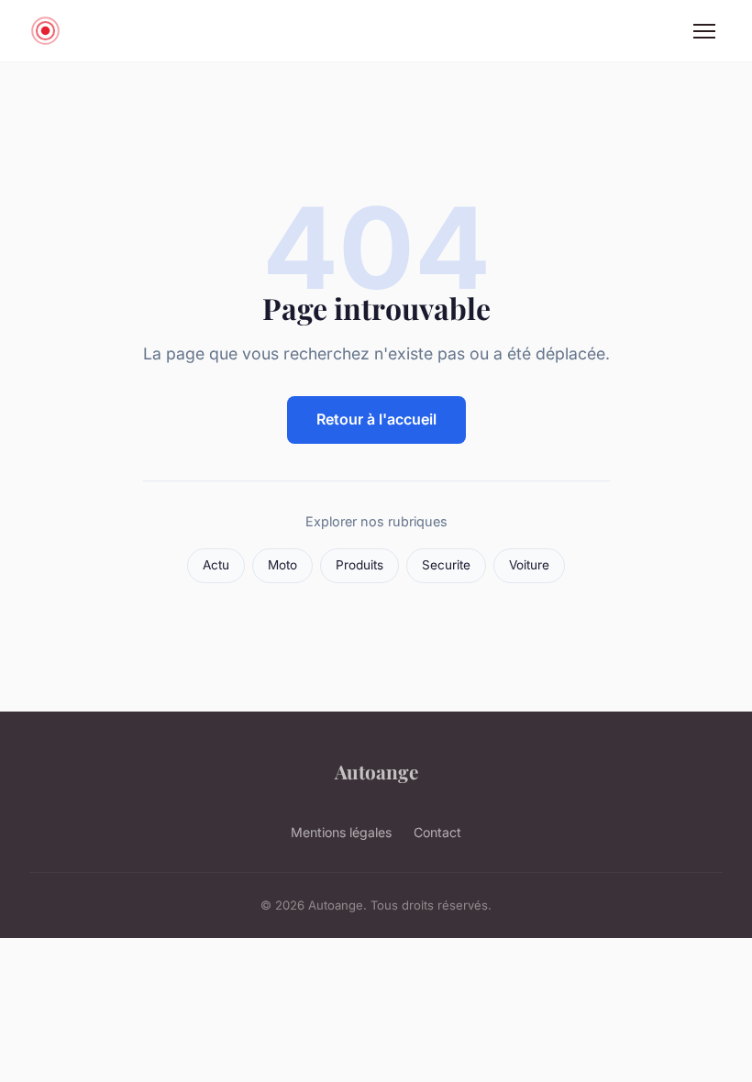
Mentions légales (341, 832)
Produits (359, 565)
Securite (446, 565)
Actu (216, 565)
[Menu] (704, 31)
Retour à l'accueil (376, 419)
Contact (437, 832)
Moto (282, 565)
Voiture (529, 565)
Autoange (376, 771)
